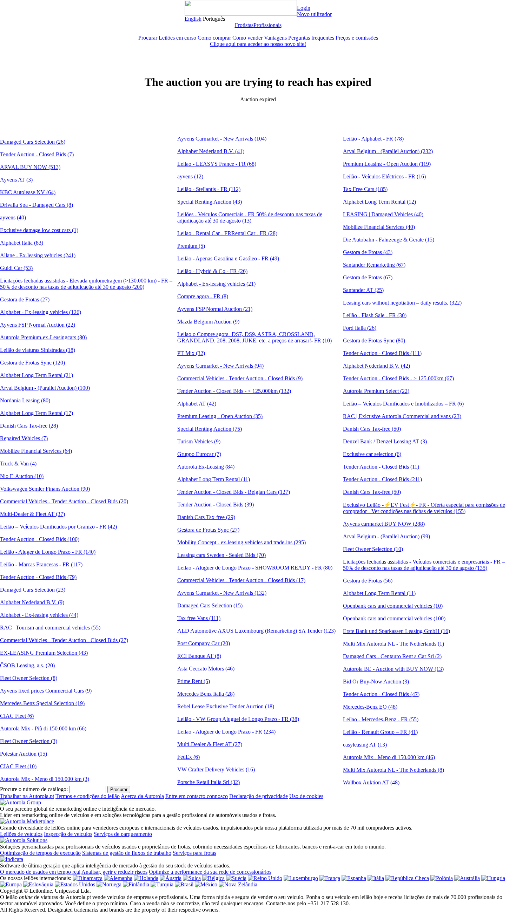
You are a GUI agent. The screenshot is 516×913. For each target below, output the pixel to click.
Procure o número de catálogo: (34, 789)
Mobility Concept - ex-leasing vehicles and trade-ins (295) (241, 542)
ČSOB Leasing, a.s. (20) (27, 665)
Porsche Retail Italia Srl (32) (208, 782)
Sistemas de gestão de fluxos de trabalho (126, 853)
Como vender (247, 38)
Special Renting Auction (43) (209, 202)
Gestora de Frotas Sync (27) (208, 530)
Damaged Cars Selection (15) (210, 605)
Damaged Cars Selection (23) (32, 590)
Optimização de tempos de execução (40, 853)
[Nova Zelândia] (238, 884)
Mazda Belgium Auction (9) (208, 322)
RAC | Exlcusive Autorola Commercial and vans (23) (402, 416)
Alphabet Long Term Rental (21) (36, 375)
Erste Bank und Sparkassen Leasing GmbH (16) (396, 631)
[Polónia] (441, 878)
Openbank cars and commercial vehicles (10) (393, 606)
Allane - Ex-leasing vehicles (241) (37, 255)
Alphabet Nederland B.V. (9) (32, 602)
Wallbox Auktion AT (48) (371, 782)
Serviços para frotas (194, 853)
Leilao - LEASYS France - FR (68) (216, 164)
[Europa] (11, 884)
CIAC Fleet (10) (18, 766)
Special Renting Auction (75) (209, 429)
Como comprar (214, 38)
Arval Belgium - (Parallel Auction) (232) (388, 151)
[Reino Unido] (265, 878)
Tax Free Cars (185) (365, 189)
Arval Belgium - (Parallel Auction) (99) (386, 536)
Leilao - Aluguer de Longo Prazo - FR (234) (226, 732)
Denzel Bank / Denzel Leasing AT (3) (385, 441)
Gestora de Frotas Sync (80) (374, 340)
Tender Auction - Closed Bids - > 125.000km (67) (398, 378)
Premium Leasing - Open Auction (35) (220, 416)
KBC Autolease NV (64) (27, 192)
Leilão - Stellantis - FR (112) (208, 189)
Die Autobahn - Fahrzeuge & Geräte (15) (388, 240)
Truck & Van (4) (18, 463)
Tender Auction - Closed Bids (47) (381, 694)
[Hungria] (493, 878)
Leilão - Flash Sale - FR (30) (374, 315)
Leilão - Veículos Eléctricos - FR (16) (384, 176)
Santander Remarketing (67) (374, 265)
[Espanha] (354, 878)
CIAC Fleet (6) (17, 716)
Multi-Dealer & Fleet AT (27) (209, 744)
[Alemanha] (118, 878)
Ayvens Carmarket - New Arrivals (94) (220, 366)
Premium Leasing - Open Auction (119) (387, 164)
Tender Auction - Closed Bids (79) (38, 577)
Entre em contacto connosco (196, 796)
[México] (206, 884)
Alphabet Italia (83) (21, 243)
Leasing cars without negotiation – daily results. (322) (402, 303)
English (193, 19)
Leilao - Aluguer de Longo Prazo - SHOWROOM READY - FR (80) (254, 568)
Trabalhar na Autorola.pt (27, 796)
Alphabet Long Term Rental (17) (36, 413)
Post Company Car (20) (203, 643)
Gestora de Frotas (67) (367, 277)
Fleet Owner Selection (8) (28, 678)
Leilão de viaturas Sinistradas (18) (37, 350)
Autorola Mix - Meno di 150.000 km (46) (389, 757)
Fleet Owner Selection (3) (28, 741)
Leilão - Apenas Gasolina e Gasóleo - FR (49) (228, 258)
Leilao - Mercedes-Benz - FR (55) (380, 719)
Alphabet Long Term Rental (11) (213, 479)
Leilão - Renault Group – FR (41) (380, 732)
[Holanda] (146, 878)
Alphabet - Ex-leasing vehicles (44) (39, 615)
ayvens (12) (190, 176)
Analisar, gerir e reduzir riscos (114, 872)
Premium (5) (191, 246)
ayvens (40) (13, 217)
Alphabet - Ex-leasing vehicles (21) (216, 284)
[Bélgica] (213, 878)
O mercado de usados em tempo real (40, 872)
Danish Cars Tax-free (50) (372, 429)
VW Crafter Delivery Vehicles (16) (216, 769)
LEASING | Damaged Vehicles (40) (383, 214)
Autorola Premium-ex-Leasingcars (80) (43, 337)
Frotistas (244, 25)
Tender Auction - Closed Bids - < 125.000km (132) (234, 391)
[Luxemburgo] (301, 878)
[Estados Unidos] (75, 884)
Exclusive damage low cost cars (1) (39, 230)
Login (303, 8)
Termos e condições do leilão (87, 796)
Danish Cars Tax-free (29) (206, 517)
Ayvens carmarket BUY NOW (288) (384, 524)
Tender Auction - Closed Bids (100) (39, 539)
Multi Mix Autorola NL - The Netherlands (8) (393, 770)
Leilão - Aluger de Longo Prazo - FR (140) (47, 552)
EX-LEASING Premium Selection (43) (44, 653)
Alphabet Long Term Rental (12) (379, 202)
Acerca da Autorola (142, 796)
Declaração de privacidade (258, 796)
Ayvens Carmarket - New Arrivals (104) (221, 139)
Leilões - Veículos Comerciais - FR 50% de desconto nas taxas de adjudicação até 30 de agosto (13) (249, 217)
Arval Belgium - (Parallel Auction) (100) (45, 388)
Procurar (147, 38)
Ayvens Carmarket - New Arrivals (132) (221, 593)
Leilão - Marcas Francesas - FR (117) (41, 564)
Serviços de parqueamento (123, 834)
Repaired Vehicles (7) (24, 438)
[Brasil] (184, 884)
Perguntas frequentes (311, 38)
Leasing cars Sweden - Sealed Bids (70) (221, 555)
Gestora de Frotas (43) (367, 252)
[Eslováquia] (38, 884)
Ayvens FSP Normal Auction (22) (37, 325)
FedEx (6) (188, 757)
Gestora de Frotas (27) (24, 299)
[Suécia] (236, 878)
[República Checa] (407, 878)
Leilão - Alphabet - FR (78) (373, 139)
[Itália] (376, 878)
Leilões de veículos (21, 834)
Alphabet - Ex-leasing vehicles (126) (40, 312)
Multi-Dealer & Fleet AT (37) (32, 514)
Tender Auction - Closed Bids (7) (37, 154)
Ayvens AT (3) (16, 180)
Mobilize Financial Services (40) (379, 227)
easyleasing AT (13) (365, 745)
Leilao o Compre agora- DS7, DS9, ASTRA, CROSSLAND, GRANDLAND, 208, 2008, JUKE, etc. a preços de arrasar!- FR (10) (254, 337)
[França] (329, 878)
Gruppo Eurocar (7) (199, 454)
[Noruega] (109, 884)
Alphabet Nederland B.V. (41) (210, 151)
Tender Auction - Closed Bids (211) (382, 479)
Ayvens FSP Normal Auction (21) (214, 309)
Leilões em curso (177, 38)
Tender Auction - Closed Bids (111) (382, 353)
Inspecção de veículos (68, 834)
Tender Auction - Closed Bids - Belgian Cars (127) (233, 492)
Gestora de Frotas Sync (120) (32, 363)
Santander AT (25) (363, 290)
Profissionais (267, 25)
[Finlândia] (136, 884)
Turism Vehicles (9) (198, 441)
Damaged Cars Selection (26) (32, 142)
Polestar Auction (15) (23, 754)
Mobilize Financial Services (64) (36, 451)
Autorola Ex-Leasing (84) (205, 467)
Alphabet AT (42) (196, 404)
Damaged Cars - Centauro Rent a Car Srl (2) (392, 656)
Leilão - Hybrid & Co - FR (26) (212, 271)
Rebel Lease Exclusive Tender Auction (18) (225, 706)
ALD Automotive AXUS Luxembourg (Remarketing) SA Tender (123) (256, 631)
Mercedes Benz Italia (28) (205, 694)
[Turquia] (162, 884)
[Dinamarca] (87, 878)
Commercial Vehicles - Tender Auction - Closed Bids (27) (64, 640)
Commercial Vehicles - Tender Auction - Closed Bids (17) (241, 580)
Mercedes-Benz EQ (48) (370, 707)
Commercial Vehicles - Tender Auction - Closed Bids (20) (64, 501)
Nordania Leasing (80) (25, 400)
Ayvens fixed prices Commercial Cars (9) (46, 691)
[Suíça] (192, 878)
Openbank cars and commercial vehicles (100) (394, 618)
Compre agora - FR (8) (202, 296)
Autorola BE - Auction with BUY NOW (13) (393, 669)
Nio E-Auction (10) (22, 476)
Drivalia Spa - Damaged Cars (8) (36, 205)
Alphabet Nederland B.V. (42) (376, 366)
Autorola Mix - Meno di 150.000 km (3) (44, 779)
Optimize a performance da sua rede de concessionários (210, 872)
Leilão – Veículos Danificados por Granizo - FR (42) (58, 527)
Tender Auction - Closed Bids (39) (215, 504)
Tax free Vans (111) (198, 618)
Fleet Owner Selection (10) (373, 549)
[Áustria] (170, 878)
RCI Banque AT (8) (199, 656)
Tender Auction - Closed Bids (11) (381, 467)
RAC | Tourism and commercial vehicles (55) (50, 628)
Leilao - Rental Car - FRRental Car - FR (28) (227, 233)
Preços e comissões (357, 38)
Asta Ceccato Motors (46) (205, 669)
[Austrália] (467, 878)
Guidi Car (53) (16, 268)
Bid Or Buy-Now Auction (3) (376, 681)
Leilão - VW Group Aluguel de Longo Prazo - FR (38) (238, 719)
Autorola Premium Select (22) (376, 391)
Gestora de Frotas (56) (367, 581)
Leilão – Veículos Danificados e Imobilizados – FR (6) (403, 404)
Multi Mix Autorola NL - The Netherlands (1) (393, 644)
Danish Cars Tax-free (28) (29, 426)
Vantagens (275, 38)
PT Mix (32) (191, 353)
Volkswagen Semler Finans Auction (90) (45, 489)
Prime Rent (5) (193, 681)
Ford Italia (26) (359, 328)
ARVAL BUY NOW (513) (30, 167)
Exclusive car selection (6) (372, 454)
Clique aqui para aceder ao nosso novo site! (258, 44)
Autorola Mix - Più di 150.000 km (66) (43, 728)
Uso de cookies (306, 796)
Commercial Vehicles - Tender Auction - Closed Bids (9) (240, 378)
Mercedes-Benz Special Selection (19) (42, 703)
